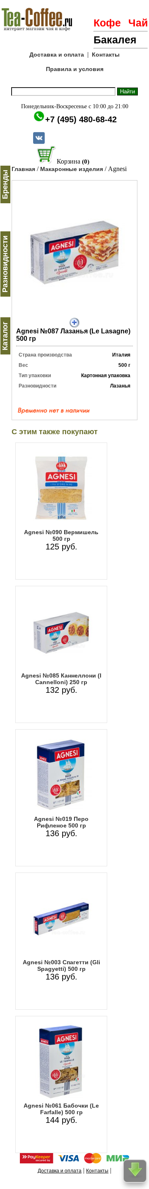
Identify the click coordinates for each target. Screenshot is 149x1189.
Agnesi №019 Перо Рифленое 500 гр (61, 822)
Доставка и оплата (56, 54)
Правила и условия (74, 69)
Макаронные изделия (71, 169)
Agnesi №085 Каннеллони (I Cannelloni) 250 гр (61, 678)
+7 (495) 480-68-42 (81, 119)
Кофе (107, 23)
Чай (138, 23)
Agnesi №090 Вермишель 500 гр (61, 535)
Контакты (106, 54)
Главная (23, 169)
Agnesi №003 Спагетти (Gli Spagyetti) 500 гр (61, 965)
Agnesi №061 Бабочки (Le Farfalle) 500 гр (61, 1108)
